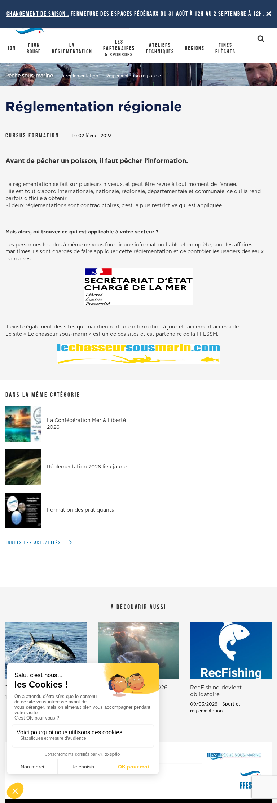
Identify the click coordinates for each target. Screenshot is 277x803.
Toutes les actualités (33, 542)
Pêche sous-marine (29, 76)
